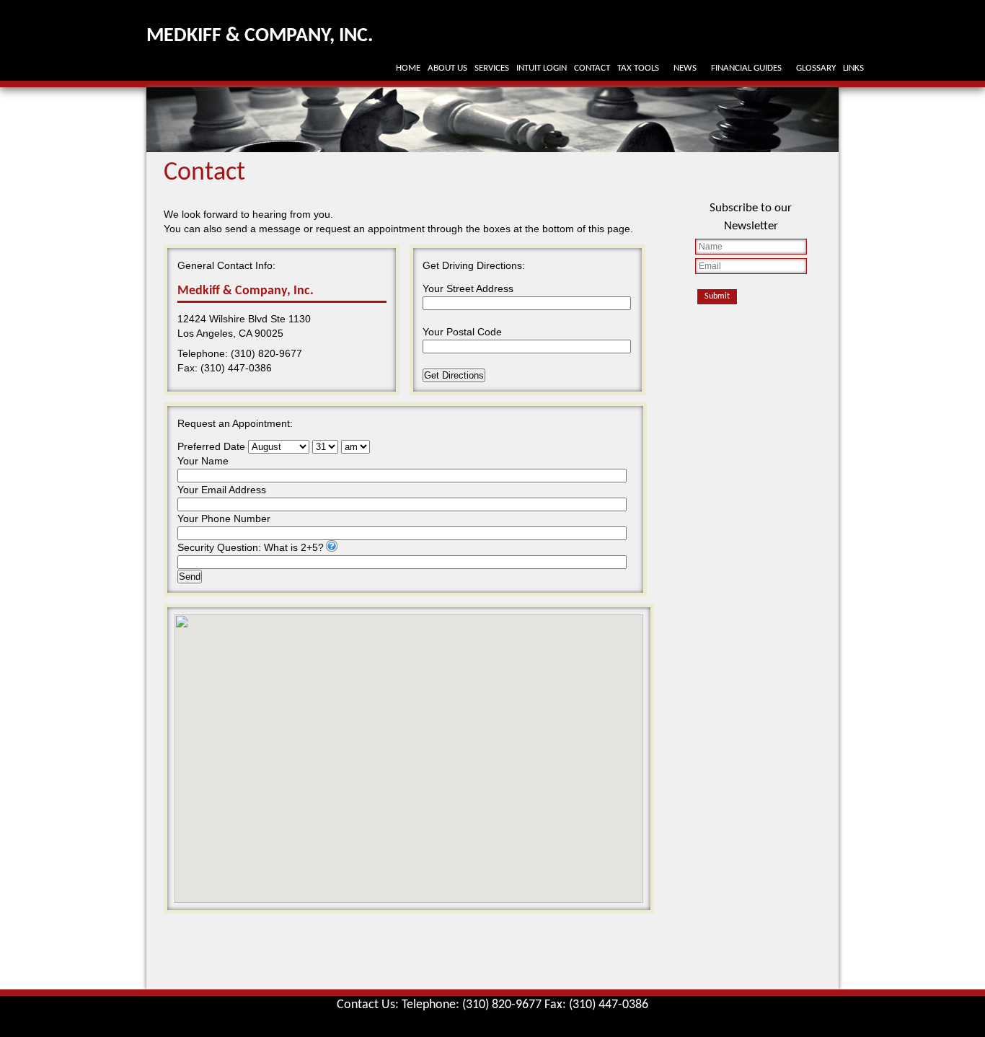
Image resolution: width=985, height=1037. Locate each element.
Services (491, 68)
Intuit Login (541, 68)
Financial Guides (746, 68)
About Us (447, 68)
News (685, 68)
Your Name (203, 461)
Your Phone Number (223, 518)
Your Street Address (468, 288)
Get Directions (454, 375)
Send (189, 576)
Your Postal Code (462, 331)
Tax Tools (638, 68)
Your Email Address (221, 489)
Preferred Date (211, 446)
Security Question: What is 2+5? (250, 547)
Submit (717, 296)
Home (408, 68)
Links (853, 68)
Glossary (816, 68)
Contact (592, 68)
